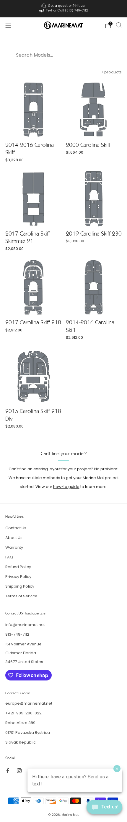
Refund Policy (18, 567)
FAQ (9, 557)
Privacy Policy (18, 576)
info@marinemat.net (25, 624)
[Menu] (8, 25)
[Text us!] (104, 809)
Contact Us (15, 528)
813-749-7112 (17, 634)
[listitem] (64, 8)
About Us (13, 537)
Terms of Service (21, 596)
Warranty (14, 547)
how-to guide (66, 486)
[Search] (119, 25)
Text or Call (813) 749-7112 (67, 10)
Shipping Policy (19, 586)
